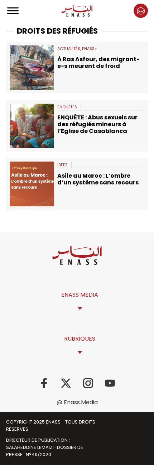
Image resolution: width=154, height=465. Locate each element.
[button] (141, 11)
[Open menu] (13, 11)
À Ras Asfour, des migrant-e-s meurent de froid (98, 62)
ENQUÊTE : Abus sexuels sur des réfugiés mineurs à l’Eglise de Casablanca (97, 124)
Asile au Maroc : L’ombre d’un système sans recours (98, 179)
